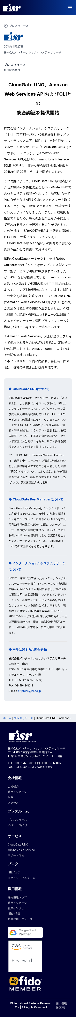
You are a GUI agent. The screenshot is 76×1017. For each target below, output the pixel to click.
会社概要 (13, 786)
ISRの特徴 (14, 913)
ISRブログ (14, 872)
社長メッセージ (17, 791)
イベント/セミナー (19, 825)
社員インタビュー (19, 908)
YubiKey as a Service (21, 850)
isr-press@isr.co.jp (29, 690)
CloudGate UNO (18, 844)
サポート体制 (16, 855)
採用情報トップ (17, 897)
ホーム (7, 718)
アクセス (13, 802)
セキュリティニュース (21, 877)
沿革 (10, 797)
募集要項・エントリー (21, 919)
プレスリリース (23, 718)
